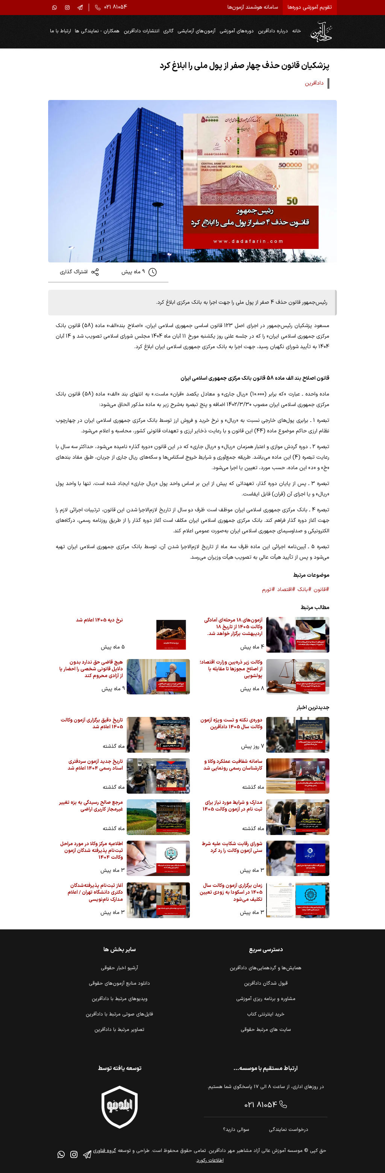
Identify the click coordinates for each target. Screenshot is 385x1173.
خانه (296, 31)
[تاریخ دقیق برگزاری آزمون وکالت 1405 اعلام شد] (158, 735)
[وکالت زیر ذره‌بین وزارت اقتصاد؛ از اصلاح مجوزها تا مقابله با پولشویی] (297, 677)
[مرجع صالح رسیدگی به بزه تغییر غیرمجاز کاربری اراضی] (158, 817)
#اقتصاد (286, 590)
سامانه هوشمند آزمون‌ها (252, 7)
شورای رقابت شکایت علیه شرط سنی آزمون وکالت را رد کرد (232, 848)
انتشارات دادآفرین (141, 31)
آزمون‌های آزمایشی (196, 31)
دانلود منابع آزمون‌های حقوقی (119, 983)
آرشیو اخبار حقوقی (119, 968)
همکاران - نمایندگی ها (97, 31)
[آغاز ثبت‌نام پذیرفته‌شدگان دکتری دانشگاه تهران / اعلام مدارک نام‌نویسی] (158, 900)
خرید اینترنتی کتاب (266, 1014)
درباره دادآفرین (273, 31)
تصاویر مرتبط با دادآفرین (119, 1030)
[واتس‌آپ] (54, 7)
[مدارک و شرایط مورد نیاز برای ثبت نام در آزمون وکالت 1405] (297, 817)
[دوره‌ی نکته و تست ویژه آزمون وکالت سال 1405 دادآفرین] (297, 735)
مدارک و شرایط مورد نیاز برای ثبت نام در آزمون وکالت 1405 (232, 806)
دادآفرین (314, 83)
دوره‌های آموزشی (237, 31)
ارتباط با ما (60, 31)
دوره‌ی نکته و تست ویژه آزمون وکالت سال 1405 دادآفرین (231, 724)
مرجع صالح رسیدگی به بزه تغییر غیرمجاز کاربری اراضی (91, 806)
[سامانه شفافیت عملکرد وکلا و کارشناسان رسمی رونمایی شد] (297, 776)
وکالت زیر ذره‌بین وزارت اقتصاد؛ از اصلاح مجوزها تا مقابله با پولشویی (231, 669)
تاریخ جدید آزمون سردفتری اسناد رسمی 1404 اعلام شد (95, 765)
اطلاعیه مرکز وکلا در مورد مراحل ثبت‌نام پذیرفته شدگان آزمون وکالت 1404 (91, 851)
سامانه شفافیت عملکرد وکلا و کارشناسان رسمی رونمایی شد (232, 765)
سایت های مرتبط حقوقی (266, 1030)
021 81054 (261, 1105)
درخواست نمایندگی (288, 1130)
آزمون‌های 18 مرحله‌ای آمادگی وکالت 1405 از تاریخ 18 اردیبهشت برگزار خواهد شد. (233, 627)
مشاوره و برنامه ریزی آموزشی (266, 999)
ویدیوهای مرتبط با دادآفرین (119, 999)
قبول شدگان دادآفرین (266, 983)
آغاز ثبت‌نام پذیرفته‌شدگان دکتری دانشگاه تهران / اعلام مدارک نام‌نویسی (95, 892)
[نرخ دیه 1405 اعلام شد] (158, 635)
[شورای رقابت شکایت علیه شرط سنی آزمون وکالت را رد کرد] (297, 858)
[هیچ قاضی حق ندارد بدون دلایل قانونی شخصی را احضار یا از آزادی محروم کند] (158, 677)
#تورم (268, 590)
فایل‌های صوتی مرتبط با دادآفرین (119, 1014)
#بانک (304, 590)
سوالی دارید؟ (236, 1130)
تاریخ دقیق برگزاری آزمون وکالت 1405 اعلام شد (92, 724)
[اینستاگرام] (67, 7)
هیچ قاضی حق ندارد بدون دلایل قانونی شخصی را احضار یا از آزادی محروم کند (91, 669)
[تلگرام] (80, 7)
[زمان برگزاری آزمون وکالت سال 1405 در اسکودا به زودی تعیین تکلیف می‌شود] (297, 900)
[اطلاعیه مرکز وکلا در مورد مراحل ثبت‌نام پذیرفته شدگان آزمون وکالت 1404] (158, 858)
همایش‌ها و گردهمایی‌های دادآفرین (266, 968)
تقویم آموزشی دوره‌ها (310, 7)
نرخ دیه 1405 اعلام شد (99, 620)
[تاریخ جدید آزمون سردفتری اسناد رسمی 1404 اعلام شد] (158, 776)
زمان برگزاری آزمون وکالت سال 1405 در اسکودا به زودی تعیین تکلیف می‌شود (231, 892)
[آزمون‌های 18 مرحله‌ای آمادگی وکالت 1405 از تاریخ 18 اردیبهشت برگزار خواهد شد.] (297, 635)
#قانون (321, 590)
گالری (168, 31)
